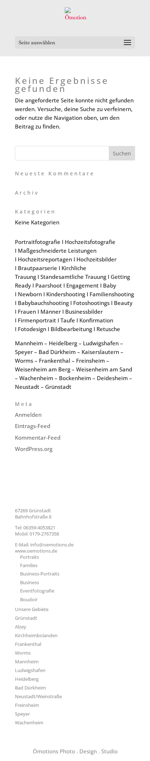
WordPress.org (33, 448)
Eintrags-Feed (32, 426)
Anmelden (28, 414)
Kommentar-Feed (37, 437)
